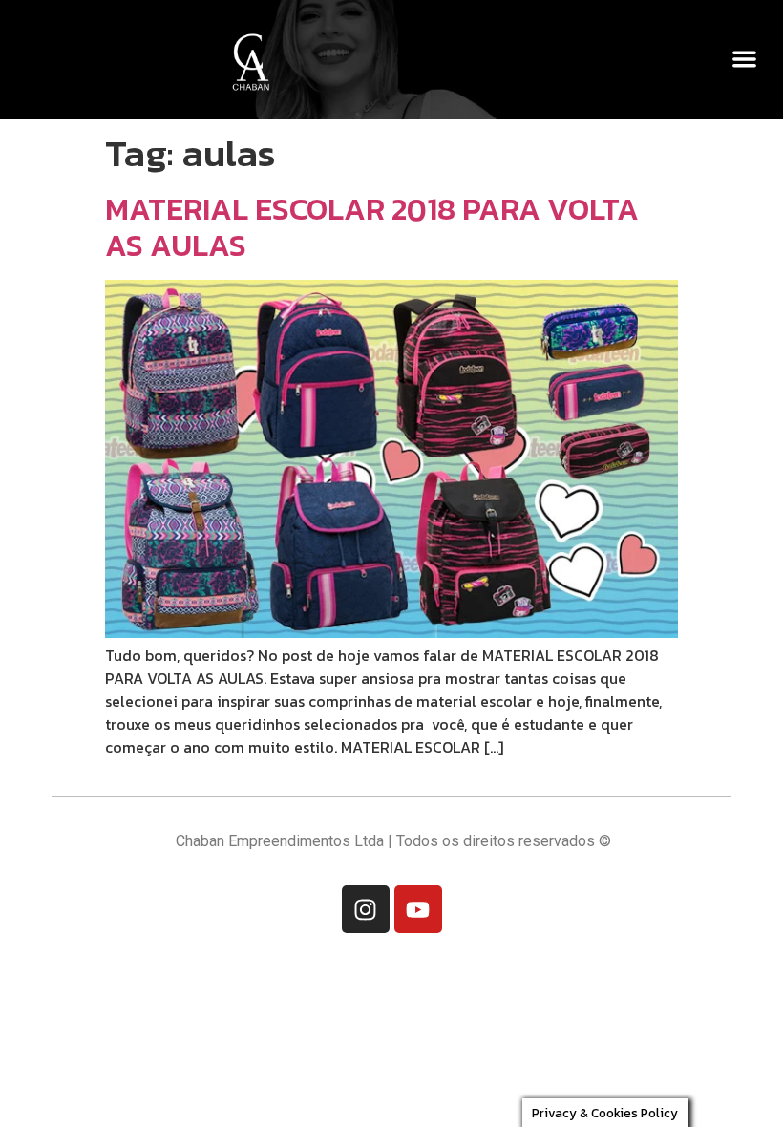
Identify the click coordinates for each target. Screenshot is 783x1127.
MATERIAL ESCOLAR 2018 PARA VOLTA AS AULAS (372, 227)
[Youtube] (418, 909)
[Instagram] (366, 909)
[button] (745, 58)
